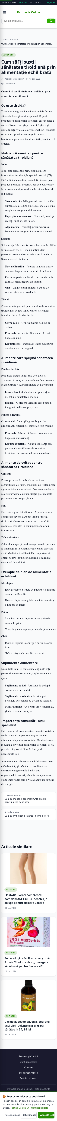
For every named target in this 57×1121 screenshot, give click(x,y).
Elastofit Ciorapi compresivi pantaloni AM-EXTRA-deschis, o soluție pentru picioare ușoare (25, 898)
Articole (14, 39)
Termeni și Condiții (28, 1056)
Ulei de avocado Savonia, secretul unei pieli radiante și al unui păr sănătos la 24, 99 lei (27, 1025)
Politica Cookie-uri (20, 1107)
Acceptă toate (47, 1115)
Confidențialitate (28, 1062)
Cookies (28, 1067)
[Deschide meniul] (4, 12)
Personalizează (12, 1115)
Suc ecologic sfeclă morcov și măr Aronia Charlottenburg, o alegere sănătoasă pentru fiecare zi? (27, 962)
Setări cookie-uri (28, 1078)
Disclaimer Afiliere (28, 1072)
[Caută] (51, 21)
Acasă (4, 39)
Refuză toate (29, 1115)
